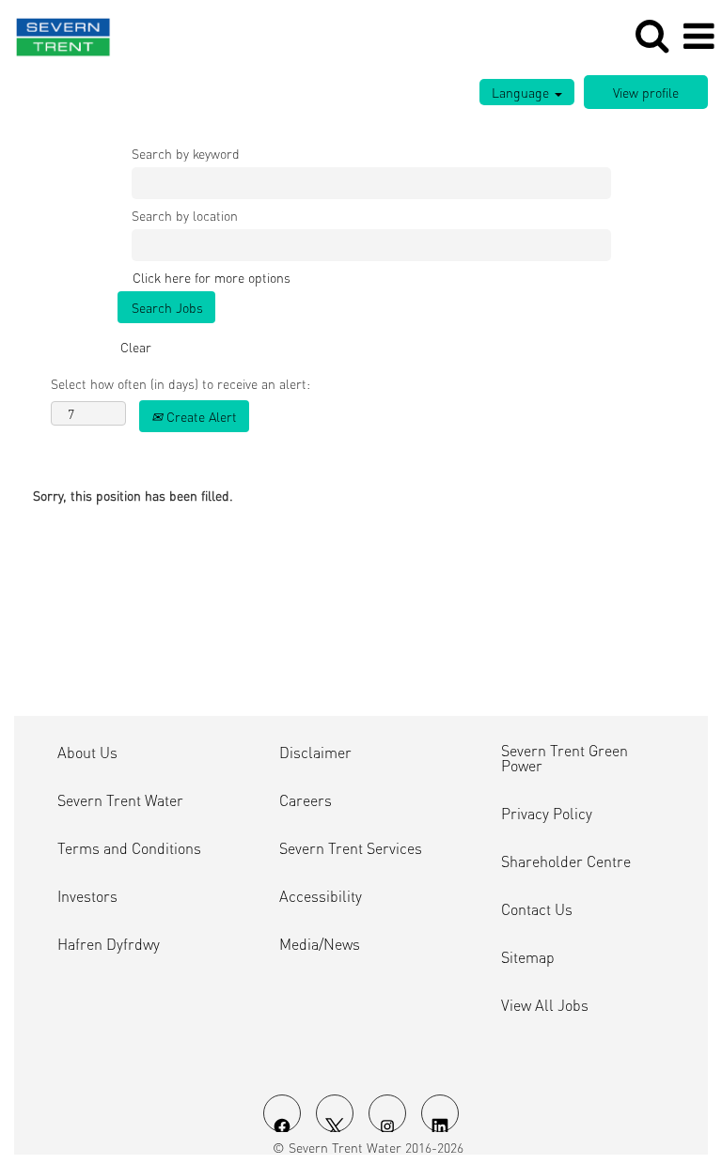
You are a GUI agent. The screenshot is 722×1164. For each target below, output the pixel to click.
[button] (698, 35)
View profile (646, 92)
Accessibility (320, 896)
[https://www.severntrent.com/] (56, 33)
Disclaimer (315, 752)
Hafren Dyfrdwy (108, 944)
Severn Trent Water (120, 800)
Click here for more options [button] (211, 277)
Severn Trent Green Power (564, 758)
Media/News (319, 944)
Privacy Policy (546, 813)
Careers (305, 800)
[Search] (651, 34)
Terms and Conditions (129, 848)
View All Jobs (545, 1005)
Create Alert (200, 416)
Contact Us (537, 909)
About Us (87, 752)
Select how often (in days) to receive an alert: (180, 383)
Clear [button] (135, 346)
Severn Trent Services (350, 848)
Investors (87, 896)
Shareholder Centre (566, 861)
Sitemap (528, 957)
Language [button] (522, 92)
